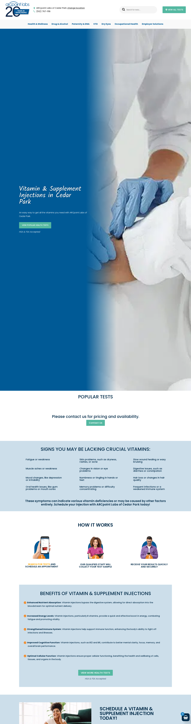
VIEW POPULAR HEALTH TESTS (35, 225)
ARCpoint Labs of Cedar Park (51, 8)
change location (76, 8)
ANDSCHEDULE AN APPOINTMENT (41, 565)
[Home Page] (17, 9)
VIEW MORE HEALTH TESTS (95, 672)
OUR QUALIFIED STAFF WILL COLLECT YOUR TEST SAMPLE (95, 565)
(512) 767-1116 (43, 11)
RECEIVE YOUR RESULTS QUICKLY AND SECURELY (149, 565)
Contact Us (95, 422)
